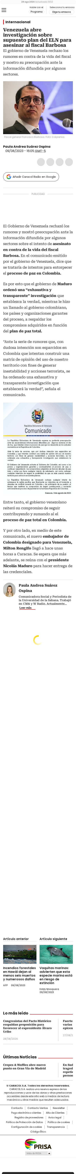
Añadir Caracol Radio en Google (34, 177)
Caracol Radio (19, 10)
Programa (36, 12)
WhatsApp (69, 162)
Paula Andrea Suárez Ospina (26, 146)
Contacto (17, 1108)
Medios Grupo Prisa (38, 1153)
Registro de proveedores (29, 1117)
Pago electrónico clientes (26, 1112)
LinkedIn (60, 162)
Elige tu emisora (61, 12)
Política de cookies (59, 1122)
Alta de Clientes (55, 1112)
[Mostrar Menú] (4, 10)
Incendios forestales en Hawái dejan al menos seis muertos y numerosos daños (19, 973)
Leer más (25, 607)
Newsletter (59, 1108)
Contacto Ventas (37, 1108)
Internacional (17, 22)
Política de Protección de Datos (24, 1122)
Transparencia (56, 1127)
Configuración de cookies (26, 1127)
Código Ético (38, 1131)
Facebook (41, 162)
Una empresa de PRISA (38, 1143)
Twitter (50, 162)
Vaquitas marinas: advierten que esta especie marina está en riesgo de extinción (56, 975)
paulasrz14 (53, 147)
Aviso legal (54, 1117)
